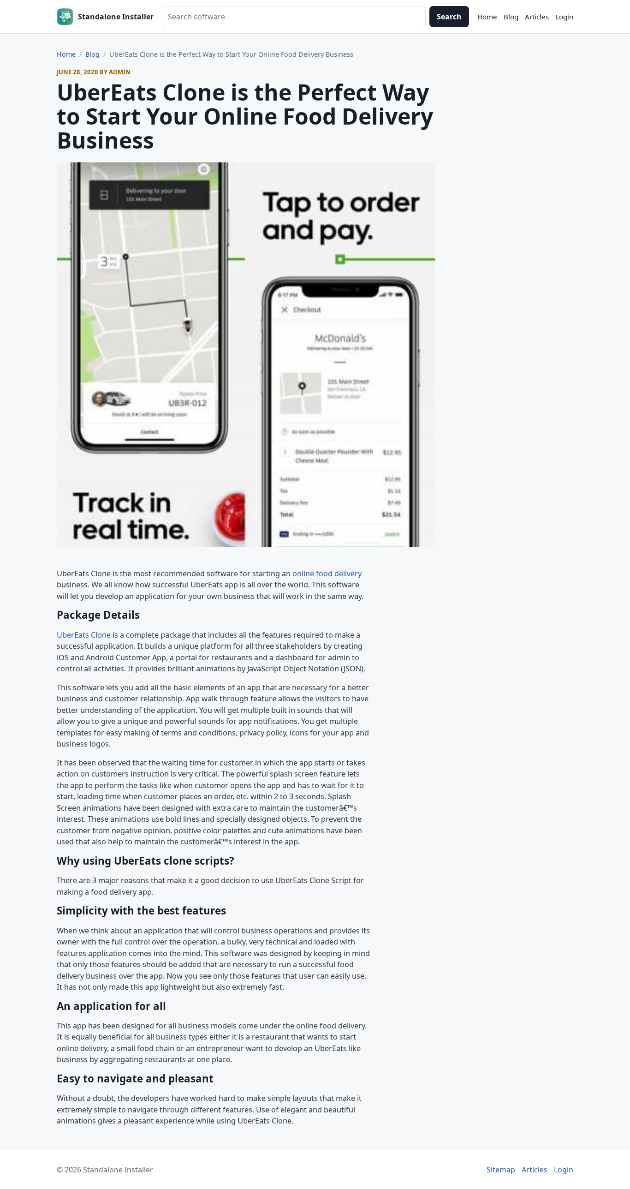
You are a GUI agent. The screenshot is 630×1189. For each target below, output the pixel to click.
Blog (511, 16)
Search (449, 17)
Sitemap (501, 1170)
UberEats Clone (84, 635)
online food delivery (327, 573)
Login (564, 16)
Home (487, 16)
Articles (537, 16)
